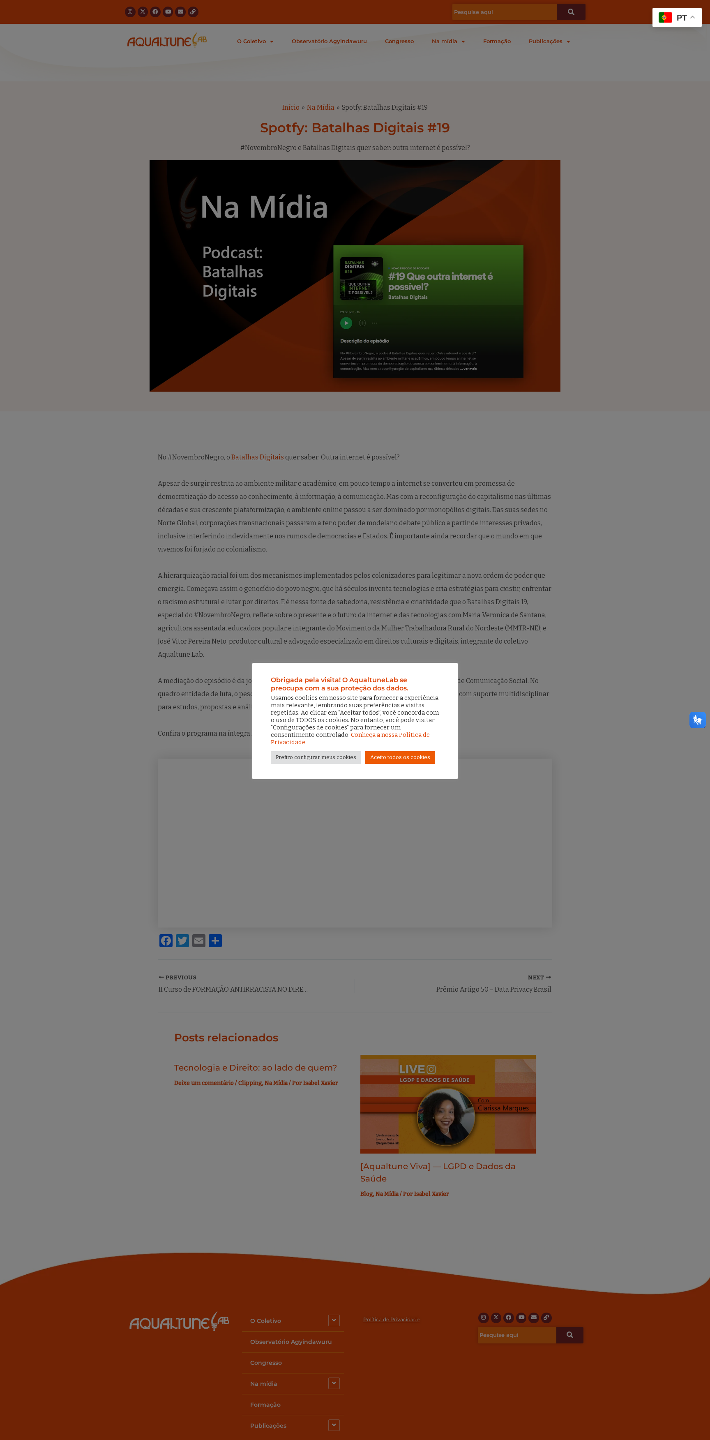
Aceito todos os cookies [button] (400, 757)
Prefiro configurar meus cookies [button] (316, 757)
